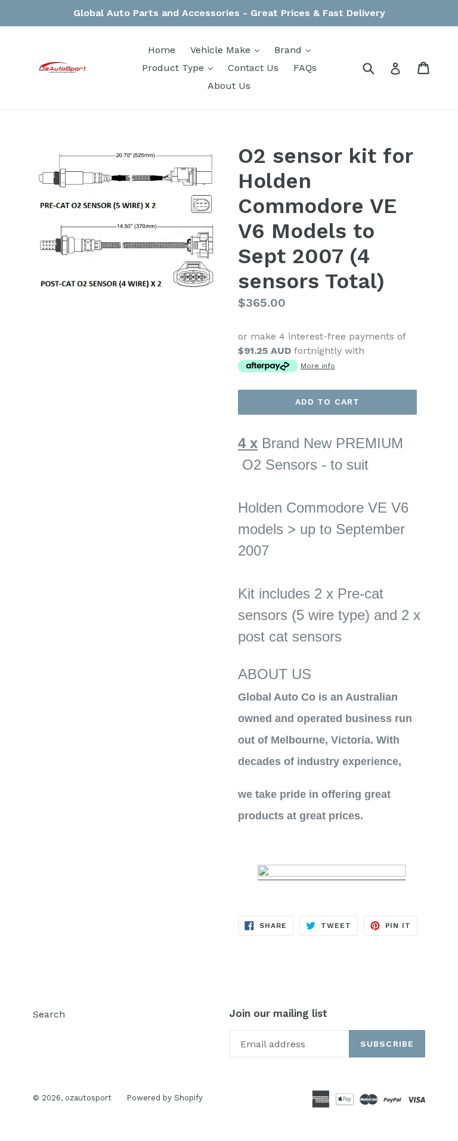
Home (161, 49)
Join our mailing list (278, 1013)
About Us (229, 85)
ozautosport (88, 1097)
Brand (295, 49)
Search (49, 1014)
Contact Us (253, 67)
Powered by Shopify (164, 1097)
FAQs (305, 67)
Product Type (180, 67)
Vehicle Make (227, 49)
